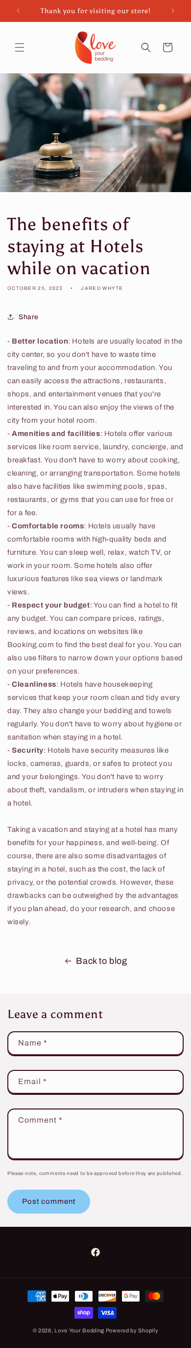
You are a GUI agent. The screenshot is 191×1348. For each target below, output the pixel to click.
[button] (19, 47)
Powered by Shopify (132, 1330)
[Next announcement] (173, 11)
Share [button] (29, 317)
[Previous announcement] (18, 11)
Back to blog (101, 961)
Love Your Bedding (79, 1330)
